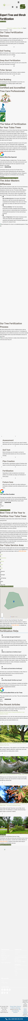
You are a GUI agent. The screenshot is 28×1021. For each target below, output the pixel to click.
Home (8, 28)
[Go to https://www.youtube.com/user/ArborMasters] (10, 990)
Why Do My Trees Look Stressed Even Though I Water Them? (14, 774)
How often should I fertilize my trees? (12, 680)
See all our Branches (6, 962)
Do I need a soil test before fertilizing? (12, 668)
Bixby (1, 568)
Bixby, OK (3, 953)
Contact (16, 953)
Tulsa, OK (20, 28)
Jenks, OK (3, 959)
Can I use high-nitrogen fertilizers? (11, 637)
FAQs (16, 975)
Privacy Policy (4, 982)
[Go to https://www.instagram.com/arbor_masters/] (5, 990)
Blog (16, 971)
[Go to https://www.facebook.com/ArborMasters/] (2, 990)
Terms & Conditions (25, 1012)
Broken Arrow (3, 558)
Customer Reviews (19, 969)
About (16, 967)
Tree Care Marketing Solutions (16, 1011)
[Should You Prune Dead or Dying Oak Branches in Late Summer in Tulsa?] (14, 733)
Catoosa (2, 561)
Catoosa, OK (4, 957)
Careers (16, 973)
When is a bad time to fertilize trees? (11, 652)
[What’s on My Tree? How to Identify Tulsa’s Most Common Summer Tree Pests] (14, 764)
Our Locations (13, 28)
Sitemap (18, 1008)
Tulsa (1, 554)
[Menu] (18, 2)
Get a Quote (17, 951)
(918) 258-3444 (22, 551)
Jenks (1, 564)
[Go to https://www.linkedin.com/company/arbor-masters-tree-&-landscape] (7, 990)
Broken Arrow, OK (5, 955)
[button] (14, 636)
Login (2, 980)
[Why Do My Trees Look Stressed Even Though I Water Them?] (14, 793)
